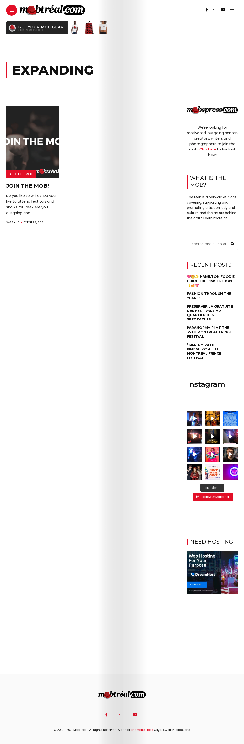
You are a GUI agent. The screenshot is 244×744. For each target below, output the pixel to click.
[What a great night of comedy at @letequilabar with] (194, 418)
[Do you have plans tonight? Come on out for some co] (212, 418)
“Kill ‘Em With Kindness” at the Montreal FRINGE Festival (204, 351)
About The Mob (21, 174)
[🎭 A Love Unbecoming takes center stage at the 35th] (194, 472)
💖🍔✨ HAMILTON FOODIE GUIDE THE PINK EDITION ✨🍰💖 (211, 281)
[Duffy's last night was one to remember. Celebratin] (194, 454)
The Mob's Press (142, 730)
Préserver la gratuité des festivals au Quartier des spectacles (210, 313)
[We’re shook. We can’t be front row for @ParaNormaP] (212, 454)
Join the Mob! (27, 186)
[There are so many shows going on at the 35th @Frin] (230, 454)
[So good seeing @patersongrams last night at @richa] (230, 436)
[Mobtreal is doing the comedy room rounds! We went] (230, 472)
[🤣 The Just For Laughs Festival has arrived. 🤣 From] (230, 418)
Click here (207, 149)
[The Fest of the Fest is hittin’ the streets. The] (212, 472)
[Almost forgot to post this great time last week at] (194, 436)
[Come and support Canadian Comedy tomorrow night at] (212, 436)
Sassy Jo (13, 222)
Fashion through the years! (209, 295)
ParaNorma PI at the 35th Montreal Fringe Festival (209, 331)
